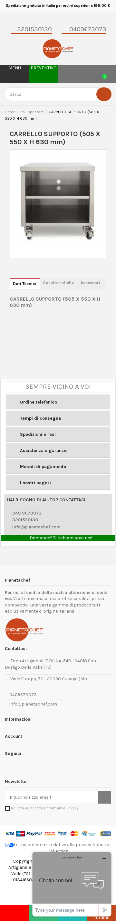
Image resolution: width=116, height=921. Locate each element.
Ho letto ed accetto (44, 808)
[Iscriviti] (104, 797)
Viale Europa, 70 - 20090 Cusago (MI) (47, 679)
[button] (58, 401)
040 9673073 (27, 513)
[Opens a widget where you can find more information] (72, 884)
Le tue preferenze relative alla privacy (52, 844)
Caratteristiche (58, 282)
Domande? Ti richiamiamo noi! (60, 538)
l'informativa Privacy (61, 808)
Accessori (90, 282)
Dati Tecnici (24, 283)
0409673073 (22, 694)
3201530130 (25, 520)
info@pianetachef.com (36, 527)
